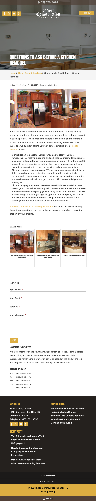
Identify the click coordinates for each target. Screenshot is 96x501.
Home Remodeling (48, 475)
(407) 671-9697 (48, 2)
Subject (15, 306)
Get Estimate (86, 13)
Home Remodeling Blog (48, 85)
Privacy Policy (48, 491)
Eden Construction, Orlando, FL (52, 488)
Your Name (16, 289)
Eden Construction (19, 85)
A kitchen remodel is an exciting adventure (31, 206)
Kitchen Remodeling (48, 481)
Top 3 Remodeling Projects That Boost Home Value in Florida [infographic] (27, 440)
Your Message (18, 315)
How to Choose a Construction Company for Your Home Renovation (26, 451)
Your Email (16, 298)
